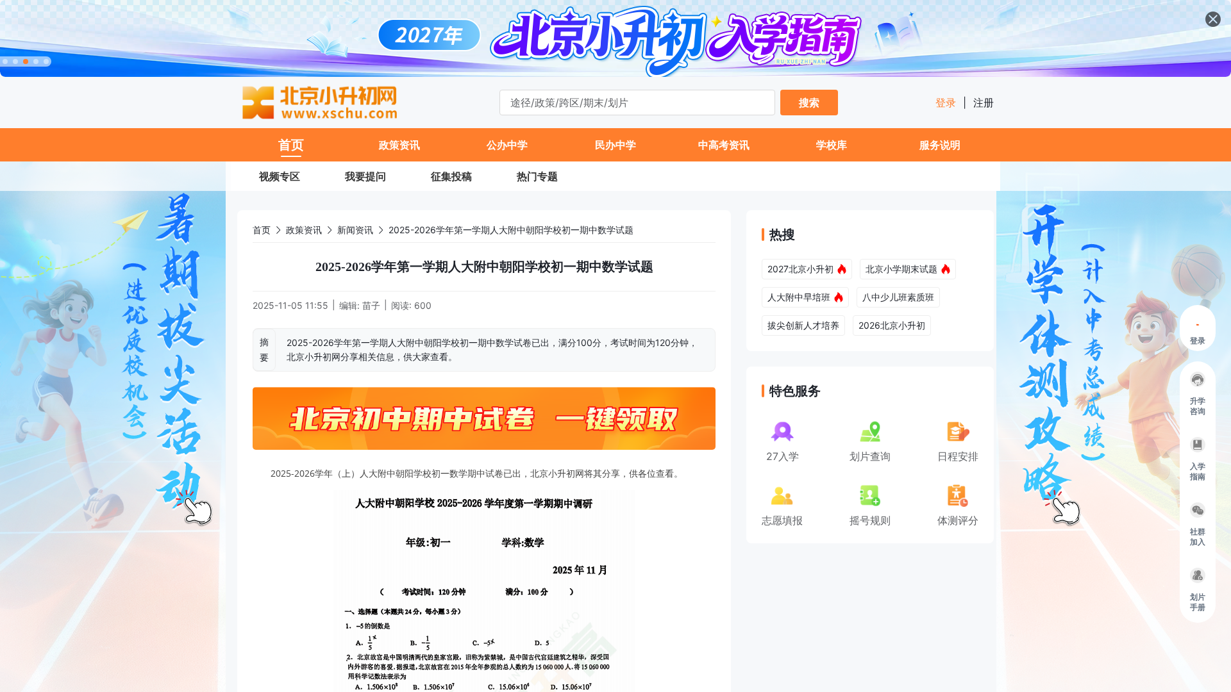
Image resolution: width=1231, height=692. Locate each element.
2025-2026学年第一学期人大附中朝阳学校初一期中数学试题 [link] (511, 229)
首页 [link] (262, 229)
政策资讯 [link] (304, 229)
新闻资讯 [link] (355, 229)
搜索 (809, 102)
